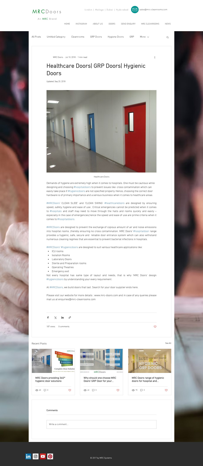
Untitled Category (56, 36)
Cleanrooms (77, 36)
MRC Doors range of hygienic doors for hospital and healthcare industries (148, 379)
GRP (132, 36)
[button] (167, 37)
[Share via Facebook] (48, 317)
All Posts (36, 36)
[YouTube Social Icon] (43, 456)
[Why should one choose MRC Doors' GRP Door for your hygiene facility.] (101, 361)
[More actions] (154, 57)
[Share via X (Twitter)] (55, 317)
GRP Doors (96, 36)
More (143, 36)
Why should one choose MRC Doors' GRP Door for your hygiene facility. (100, 379)
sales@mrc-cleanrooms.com (153, 9)
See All (168, 343)
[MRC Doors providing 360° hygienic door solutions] (53, 361)
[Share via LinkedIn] (62, 317)
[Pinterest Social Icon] (50, 456)
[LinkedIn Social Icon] (28, 456)
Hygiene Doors (116, 36)
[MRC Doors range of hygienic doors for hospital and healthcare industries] (149, 361)
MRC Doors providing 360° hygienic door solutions (50, 379)
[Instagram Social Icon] (35, 456)
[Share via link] (69, 317)
